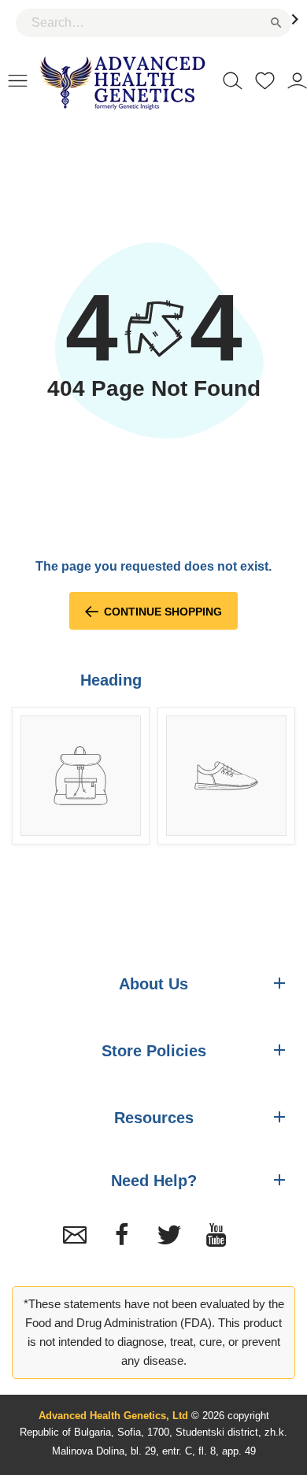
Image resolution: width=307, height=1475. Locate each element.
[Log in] (297, 80)
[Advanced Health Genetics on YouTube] (216, 1235)
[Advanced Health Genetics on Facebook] (122, 1235)
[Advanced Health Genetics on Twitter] (169, 1235)
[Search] (232, 80)
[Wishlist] (265, 80)
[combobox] (153, 23)
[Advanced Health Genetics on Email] (75, 1235)
